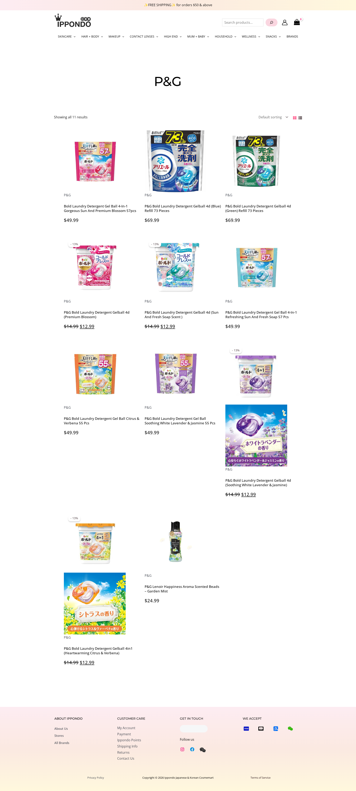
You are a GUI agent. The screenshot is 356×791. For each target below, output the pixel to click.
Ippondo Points (129, 740)
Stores (59, 735)
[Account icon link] (285, 22)
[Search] (272, 22)
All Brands (61, 743)
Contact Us (125, 758)
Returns (123, 752)
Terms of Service (261, 777)
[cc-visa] (246, 728)
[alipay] (275, 728)
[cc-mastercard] (261, 728)
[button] (73, 36)
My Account (126, 728)
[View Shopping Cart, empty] (297, 22)
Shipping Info (127, 746)
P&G (67, 195)
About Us (61, 728)
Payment (124, 734)
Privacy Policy (95, 777)
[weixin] (203, 750)
